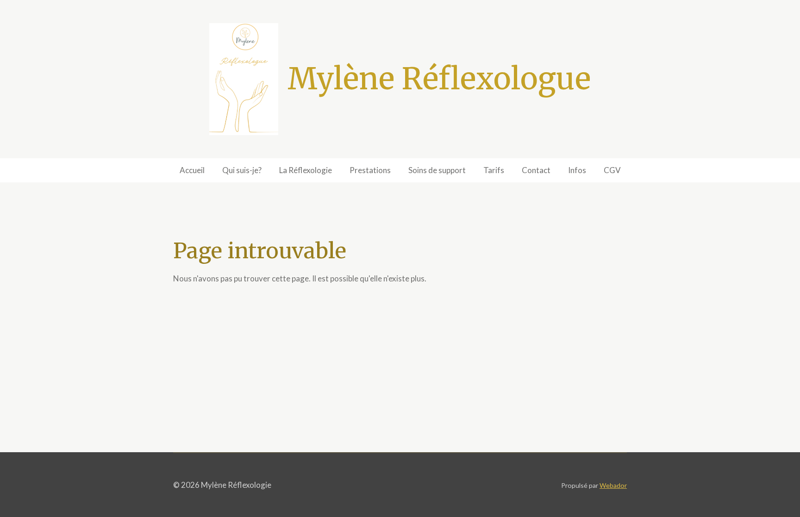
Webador (613, 485)
